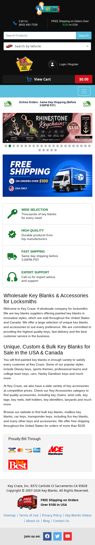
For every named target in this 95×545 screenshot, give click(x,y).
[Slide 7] (29, 146)
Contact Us (61, 521)
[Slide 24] (43, 150)
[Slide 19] (77, 146)
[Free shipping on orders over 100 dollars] (47, 176)
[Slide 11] (45, 146)
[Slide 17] (69, 146)
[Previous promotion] (7, 129)
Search (84, 35)
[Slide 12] (49, 146)
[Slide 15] (61, 146)
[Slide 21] (85, 146)
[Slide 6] (26, 146)
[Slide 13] (53, 146)
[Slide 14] (57, 146)
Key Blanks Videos (78, 515)
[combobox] (47, 46)
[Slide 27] (55, 150)
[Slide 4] (18, 146)
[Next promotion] (88, 129)
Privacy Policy (52, 515)
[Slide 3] (14, 146)
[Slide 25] (47, 150)
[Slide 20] (81, 146)
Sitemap (10, 515)
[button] (47, 536)
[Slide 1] (6, 146)
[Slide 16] (65, 146)
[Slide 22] (89, 146)
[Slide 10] (41, 146)
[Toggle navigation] (84, 91)
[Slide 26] (51, 150)
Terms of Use (28, 515)
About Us (33, 521)
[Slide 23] (39, 150)
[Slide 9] (37, 146)
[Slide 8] (33, 146)
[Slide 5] (22, 146)
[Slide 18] (73, 146)
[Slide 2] (10, 146)
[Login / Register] (52, 64)
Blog (46, 521)
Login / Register (68, 64)
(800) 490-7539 (28, 24)
